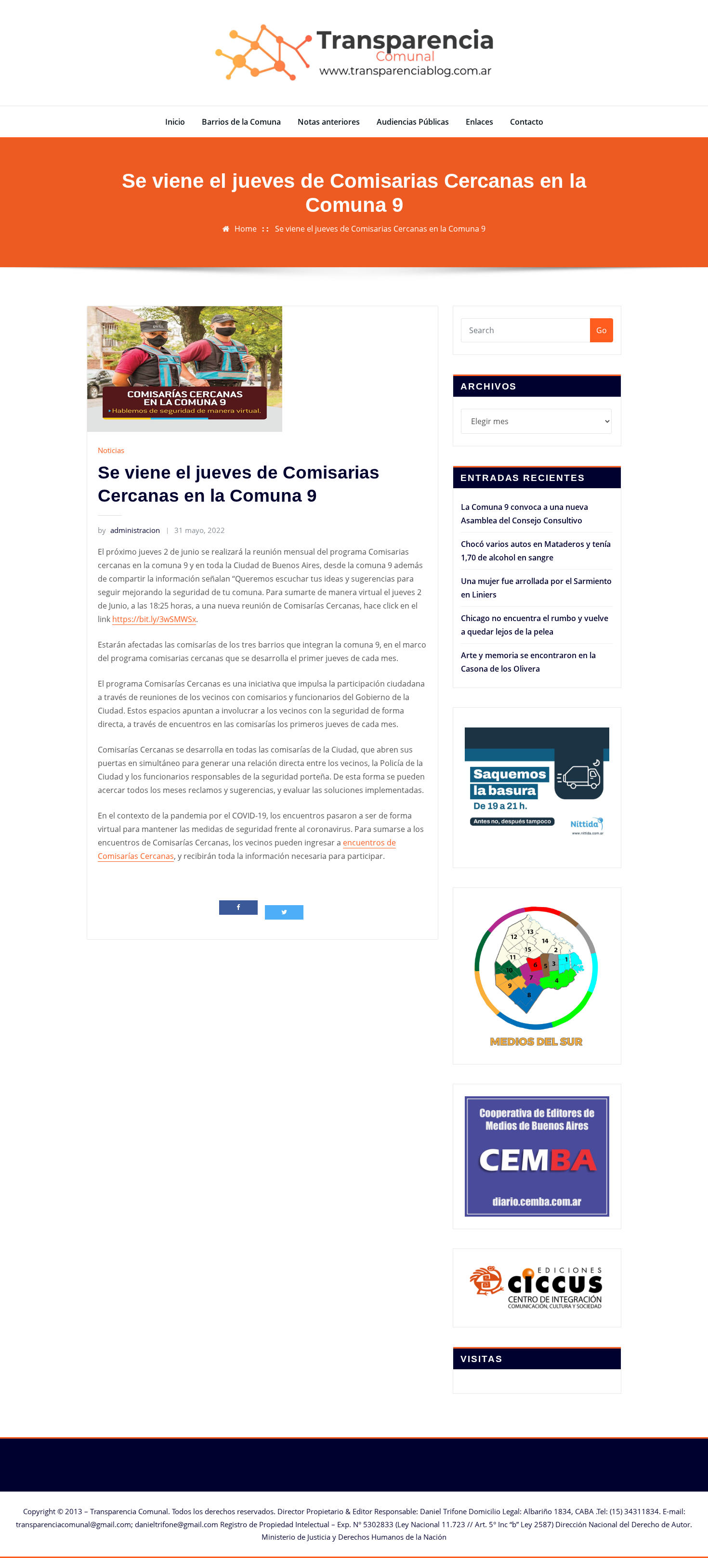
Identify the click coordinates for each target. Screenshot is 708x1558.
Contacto (526, 122)
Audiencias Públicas (413, 122)
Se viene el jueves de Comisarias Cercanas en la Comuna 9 (380, 228)
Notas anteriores (329, 122)
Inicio (175, 122)
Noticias (111, 450)
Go (601, 330)
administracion (129, 530)
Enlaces (479, 122)
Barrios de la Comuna (241, 122)
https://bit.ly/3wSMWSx (154, 619)
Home (246, 228)
